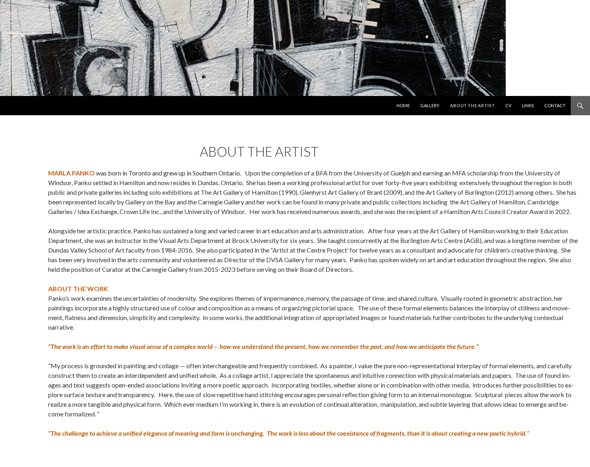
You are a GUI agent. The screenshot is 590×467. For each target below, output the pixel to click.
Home (403, 105)
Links (528, 105)
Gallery (429, 105)
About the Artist (472, 105)
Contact (555, 105)
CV (508, 105)
